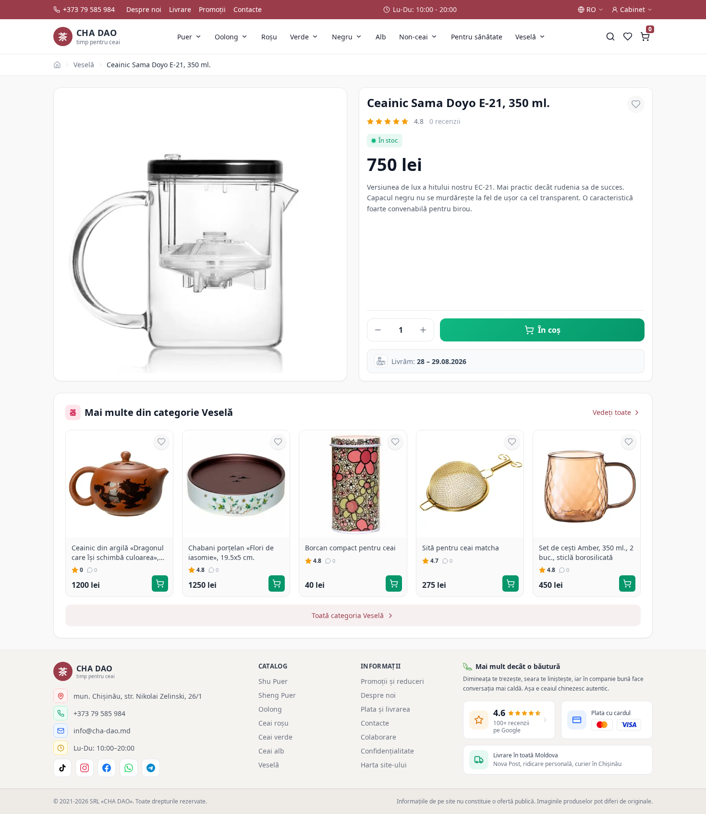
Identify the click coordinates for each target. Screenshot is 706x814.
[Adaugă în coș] (160, 583)
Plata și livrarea (385, 709)
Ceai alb (271, 750)
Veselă (525, 36)
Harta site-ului (384, 764)
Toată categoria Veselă (348, 615)
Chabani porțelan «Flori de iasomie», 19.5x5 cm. (231, 552)
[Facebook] (106, 768)
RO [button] (591, 9)
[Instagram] (84, 768)
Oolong (226, 36)
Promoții (212, 9)
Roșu (269, 36)
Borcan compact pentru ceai (350, 547)
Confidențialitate (387, 750)
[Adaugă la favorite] (636, 104)
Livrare (180, 9)
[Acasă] (57, 65)
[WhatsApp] (129, 768)
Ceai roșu (273, 723)
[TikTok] (62, 768)
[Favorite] (627, 36)
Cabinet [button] (632, 9)
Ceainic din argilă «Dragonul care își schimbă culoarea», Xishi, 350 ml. (118, 552)
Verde (299, 36)
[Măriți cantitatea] (423, 330)
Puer (184, 36)
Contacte (247, 9)
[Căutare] (610, 36)
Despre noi (143, 9)
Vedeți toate (612, 412)
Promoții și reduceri (392, 681)
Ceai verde (275, 736)
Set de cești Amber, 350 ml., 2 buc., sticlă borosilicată (586, 552)
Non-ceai (413, 36)
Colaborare (378, 736)
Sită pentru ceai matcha (460, 547)
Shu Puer (273, 681)
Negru (342, 36)
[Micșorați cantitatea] (378, 330)
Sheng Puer (277, 695)
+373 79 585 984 (89, 9)
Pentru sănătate (476, 36)
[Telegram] (151, 768)
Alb (381, 36)
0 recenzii (445, 121)
